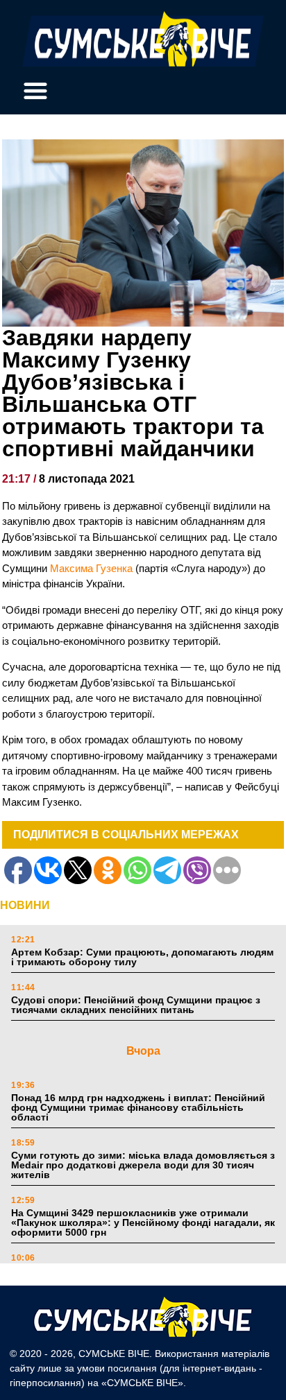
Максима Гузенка (92, 568)
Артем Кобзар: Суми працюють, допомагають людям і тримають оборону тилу (142, 957)
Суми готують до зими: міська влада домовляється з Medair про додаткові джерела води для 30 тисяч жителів (143, 1165)
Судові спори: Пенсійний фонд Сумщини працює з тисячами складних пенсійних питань (135, 1004)
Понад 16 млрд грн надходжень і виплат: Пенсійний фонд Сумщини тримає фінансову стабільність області (138, 1107)
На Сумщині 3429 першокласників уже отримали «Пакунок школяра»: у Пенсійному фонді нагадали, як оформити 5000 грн (143, 1222)
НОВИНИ (25, 905)
